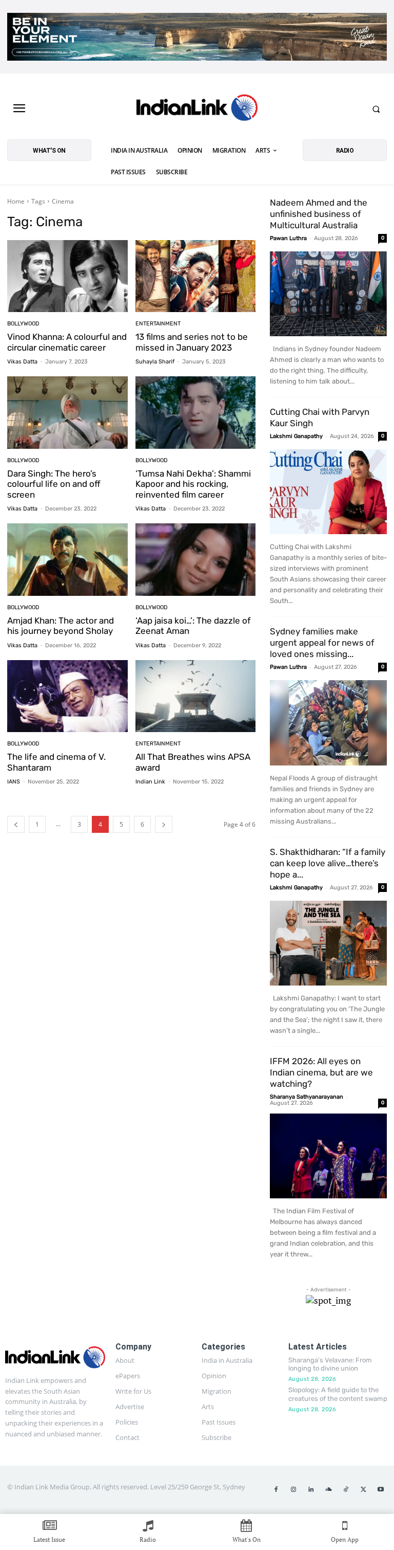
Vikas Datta (22, 361)
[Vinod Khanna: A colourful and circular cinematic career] (67, 276)
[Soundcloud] (328, 1490)
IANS (13, 781)
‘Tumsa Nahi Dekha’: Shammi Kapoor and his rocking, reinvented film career (193, 484)
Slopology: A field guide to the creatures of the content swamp (337, 1394)
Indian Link (150, 781)
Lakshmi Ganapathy (296, 436)
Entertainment (158, 323)
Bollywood (23, 323)
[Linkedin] (311, 1490)
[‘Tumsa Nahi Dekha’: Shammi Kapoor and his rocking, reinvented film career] (195, 412)
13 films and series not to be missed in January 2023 (191, 342)
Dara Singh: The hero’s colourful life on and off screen (54, 484)
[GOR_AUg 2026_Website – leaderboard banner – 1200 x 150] (197, 37)
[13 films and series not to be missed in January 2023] (195, 276)
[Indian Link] (197, 109)
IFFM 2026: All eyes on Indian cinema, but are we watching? (321, 1072)
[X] (363, 1490)
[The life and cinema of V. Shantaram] (67, 696)
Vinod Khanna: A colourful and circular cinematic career (67, 342)
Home (16, 201)
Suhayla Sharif (154, 361)
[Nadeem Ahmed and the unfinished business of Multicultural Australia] (328, 293)
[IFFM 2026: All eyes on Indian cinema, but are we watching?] (328, 1156)
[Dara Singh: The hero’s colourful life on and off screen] (67, 412)
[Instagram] (293, 1490)
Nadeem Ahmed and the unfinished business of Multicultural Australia (318, 213)
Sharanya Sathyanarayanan (306, 1096)
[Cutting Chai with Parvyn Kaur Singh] (328, 491)
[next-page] (163, 824)
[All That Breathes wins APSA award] (195, 696)
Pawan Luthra (288, 238)
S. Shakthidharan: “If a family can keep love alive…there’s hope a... (327, 863)
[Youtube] (381, 1490)
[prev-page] (16, 824)
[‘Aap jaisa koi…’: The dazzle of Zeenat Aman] (195, 559)
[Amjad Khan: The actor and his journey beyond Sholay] (67, 559)
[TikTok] (346, 1490)
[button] (376, 109)
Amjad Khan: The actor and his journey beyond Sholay (60, 625)
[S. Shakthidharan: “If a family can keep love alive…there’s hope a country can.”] (328, 943)
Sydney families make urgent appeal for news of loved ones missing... (322, 642)
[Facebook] (276, 1490)
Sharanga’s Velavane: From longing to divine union (330, 1364)
